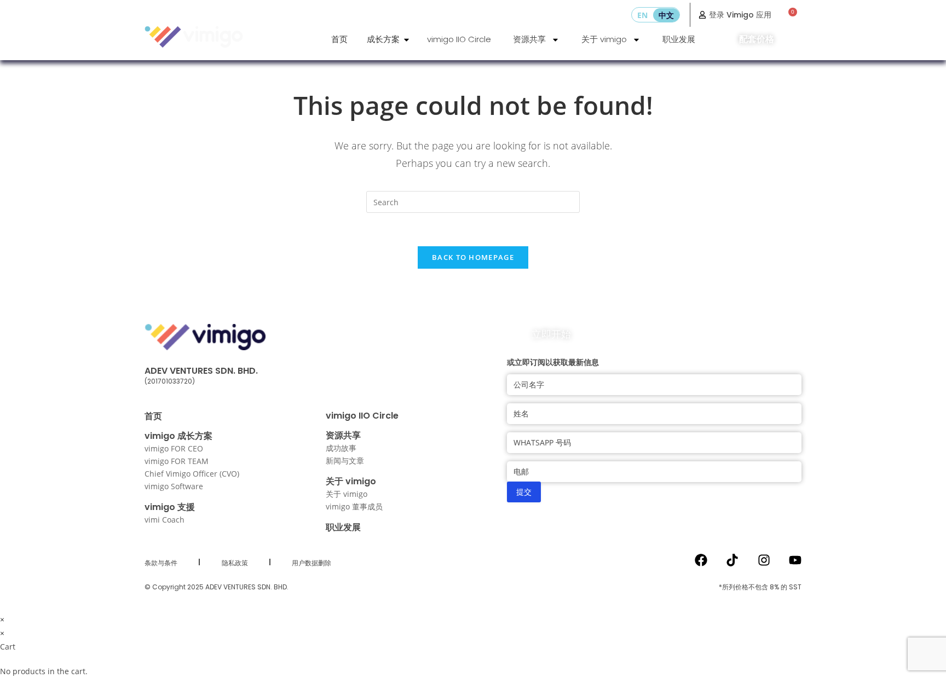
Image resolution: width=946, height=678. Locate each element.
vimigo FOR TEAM (177, 461)
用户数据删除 (311, 562)
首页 (153, 416)
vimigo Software (174, 486)
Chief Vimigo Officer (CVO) (192, 473)
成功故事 (341, 448)
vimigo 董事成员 (354, 506)
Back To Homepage (473, 257)
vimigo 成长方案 (178, 436)
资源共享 (529, 39)
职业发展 (678, 39)
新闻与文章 (345, 460)
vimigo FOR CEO (174, 448)
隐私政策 (235, 562)
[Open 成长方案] (406, 39)
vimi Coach (164, 519)
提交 (524, 491)
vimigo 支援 (170, 507)
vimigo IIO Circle (459, 39)
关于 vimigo (604, 39)
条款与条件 (161, 562)
